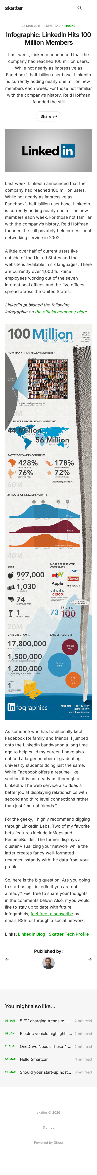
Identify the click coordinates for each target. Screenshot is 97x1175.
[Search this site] (79, 8)
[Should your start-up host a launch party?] (48, 1072)
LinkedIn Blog (31, 934)
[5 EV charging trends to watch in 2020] (48, 1021)
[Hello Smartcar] (48, 1059)
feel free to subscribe (52, 913)
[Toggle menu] (89, 8)
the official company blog (60, 311)
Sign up (48, 1127)
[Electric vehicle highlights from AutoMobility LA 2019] (48, 1033)
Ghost (58, 1142)
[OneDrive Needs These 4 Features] (48, 1046)
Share (46, 116)
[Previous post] (8, 959)
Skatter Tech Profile (69, 934)
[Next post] (88, 959)
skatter (14, 8)
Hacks (70, 26)
